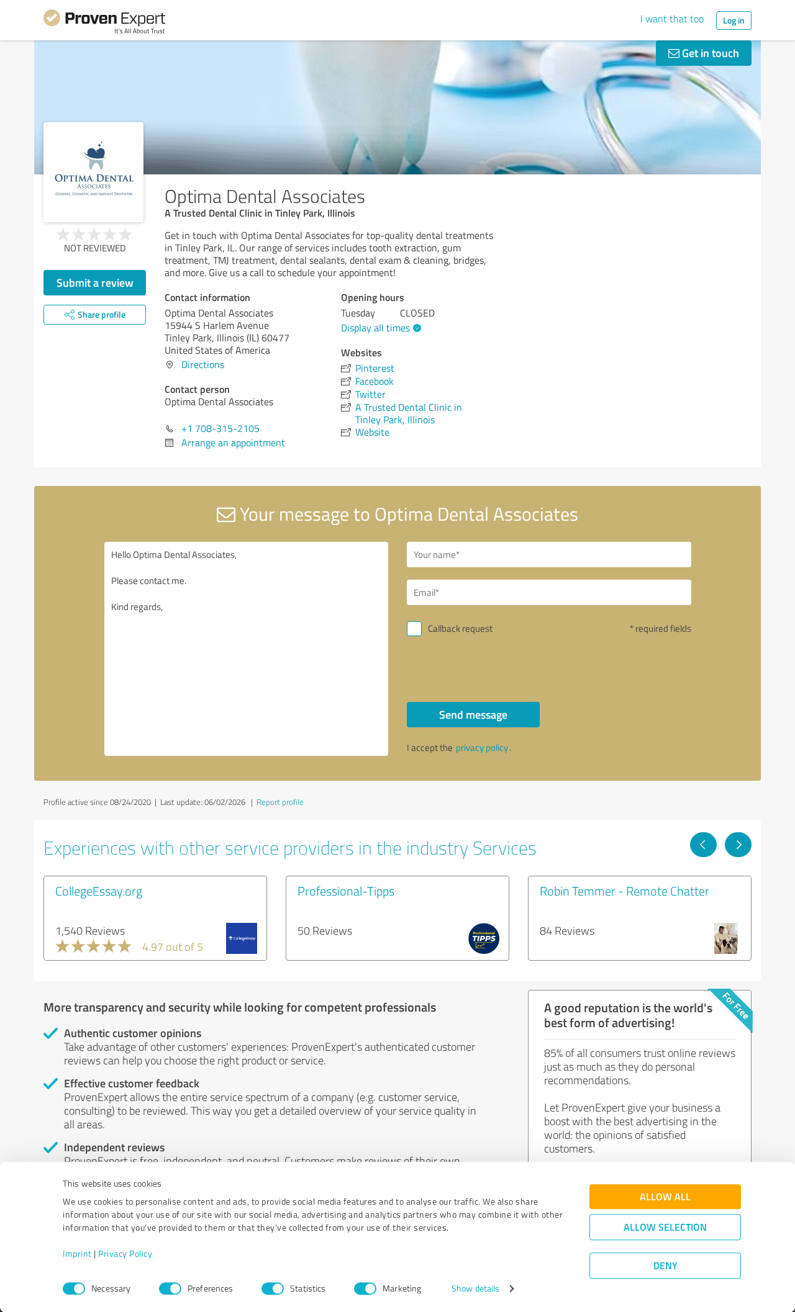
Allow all (665, 1197)
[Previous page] (703, 844)
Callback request (460, 628)
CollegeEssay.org (98, 890)
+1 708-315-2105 (220, 428)
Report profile (280, 801)
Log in (734, 20)
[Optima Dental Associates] (93, 172)
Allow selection (665, 1227)
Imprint (77, 1254)
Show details (475, 1289)
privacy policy (482, 747)
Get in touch (709, 53)
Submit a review (95, 282)
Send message (473, 714)
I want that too (672, 18)
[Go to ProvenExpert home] (104, 23)
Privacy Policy (125, 1254)
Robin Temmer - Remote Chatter (624, 890)
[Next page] (738, 844)
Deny (665, 1266)
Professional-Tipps (346, 890)
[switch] (170, 1288)
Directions (202, 364)
